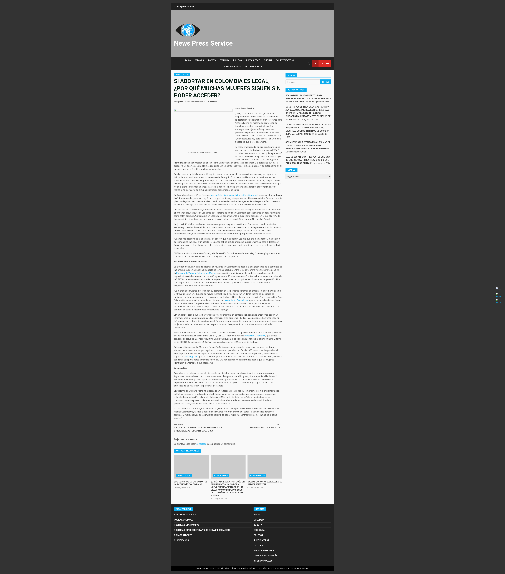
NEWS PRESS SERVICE (185, 514)
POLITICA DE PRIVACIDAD (187, 525)
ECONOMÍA (224, 60)
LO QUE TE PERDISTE (182, 74)
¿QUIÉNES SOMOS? (183, 520)
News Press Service (203, 43)
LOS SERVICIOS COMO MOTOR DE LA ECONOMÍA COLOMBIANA (191, 467)
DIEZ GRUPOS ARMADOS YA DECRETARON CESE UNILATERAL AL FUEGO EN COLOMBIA (198, 427)
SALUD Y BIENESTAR (285, 60)
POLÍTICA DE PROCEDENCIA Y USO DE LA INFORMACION (202, 530)
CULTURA (268, 60)
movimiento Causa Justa (236, 300)
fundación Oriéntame (254, 335)
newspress (178, 101)
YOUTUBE (324, 64)
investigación (191, 356)
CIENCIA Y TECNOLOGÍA (231, 67)
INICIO (188, 60)
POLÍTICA (237, 60)
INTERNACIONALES (253, 67)
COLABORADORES (183, 535)
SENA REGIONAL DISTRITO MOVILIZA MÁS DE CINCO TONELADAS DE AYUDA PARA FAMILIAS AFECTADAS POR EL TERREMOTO (308, 145)
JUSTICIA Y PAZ (253, 60)
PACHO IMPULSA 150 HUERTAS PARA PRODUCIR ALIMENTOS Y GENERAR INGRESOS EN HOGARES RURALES (308, 98)
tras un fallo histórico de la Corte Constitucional (233, 195)
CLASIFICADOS (181, 540)
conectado (201, 443)
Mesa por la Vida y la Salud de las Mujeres (196, 273)
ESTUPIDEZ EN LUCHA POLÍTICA (266, 426)
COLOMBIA (199, 60)
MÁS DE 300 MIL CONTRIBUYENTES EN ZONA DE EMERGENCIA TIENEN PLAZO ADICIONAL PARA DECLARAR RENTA (308, 160)
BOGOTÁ (212, 60)
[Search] (309, 63)
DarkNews (295, 568)
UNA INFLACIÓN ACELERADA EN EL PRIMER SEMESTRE (265, 467)
